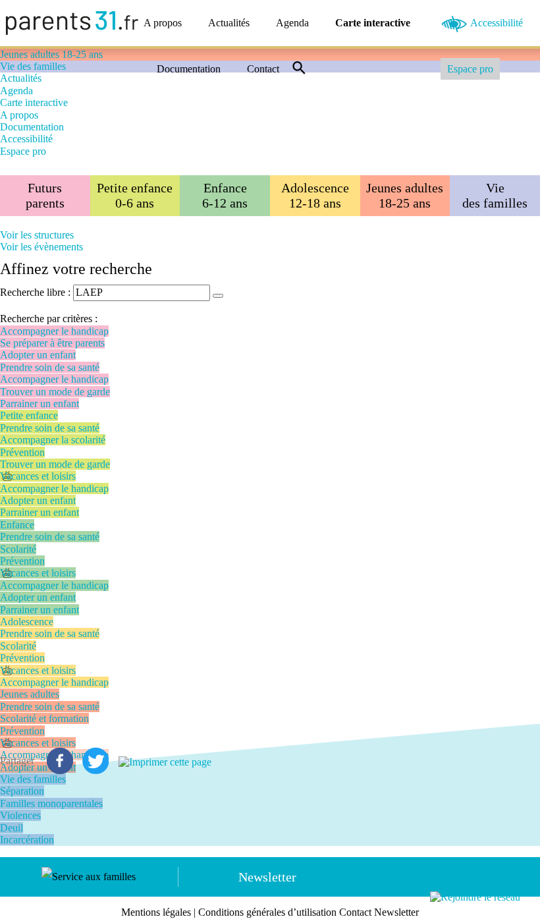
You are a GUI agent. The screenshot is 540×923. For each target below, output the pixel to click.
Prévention (22, 452)
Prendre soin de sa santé (49, 367)
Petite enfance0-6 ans (135, 195)
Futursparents (45, 195)
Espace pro (470, 68)
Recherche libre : (35, 292)
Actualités (229, 22)
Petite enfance (29, 415)
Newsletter (267, 877)
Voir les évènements (41, 246)
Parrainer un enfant (39, 403)
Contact (263, 68)
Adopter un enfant (38, 354)
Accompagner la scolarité (52, 439)
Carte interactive (372, 22)
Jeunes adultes (29, 694)
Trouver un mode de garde (55, 391)
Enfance (17, 524)
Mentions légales (156, 912)
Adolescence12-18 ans (315, 195)
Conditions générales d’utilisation (267, 912)
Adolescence (26, 621)
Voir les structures (37, 234)
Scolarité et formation (44, 718)
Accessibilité (496, 22)
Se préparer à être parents (52, 343)
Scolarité (18, 549)
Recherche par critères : (48, 318)
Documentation (189, 68)
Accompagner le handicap (54, 331)
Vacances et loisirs (38, 476)
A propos (163, 22)
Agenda (292, 22)
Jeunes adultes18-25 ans (404, 195)
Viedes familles (494, 195)
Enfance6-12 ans (225, 195)
